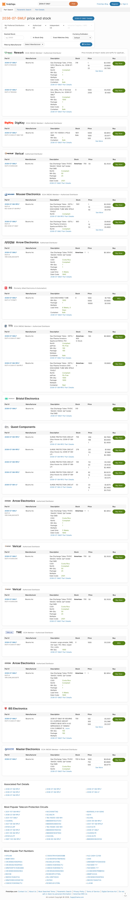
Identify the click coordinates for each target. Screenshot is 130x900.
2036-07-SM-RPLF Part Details (62, 216)
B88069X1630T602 (53, 833)
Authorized (37, 26)
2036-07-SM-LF (11, 485)
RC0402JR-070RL (53, 862)
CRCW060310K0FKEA (13, 862)
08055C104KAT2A (12, 877)
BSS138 (8, 874)
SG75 (89, 815)
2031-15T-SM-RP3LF (95, 824)
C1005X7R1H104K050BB (55, 856)
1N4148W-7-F (92, 865)
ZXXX (89, 859)
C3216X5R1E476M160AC (55, 859)
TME (34, 632)
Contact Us (22, 891)
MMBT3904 (9, 859)
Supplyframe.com (77, 897)
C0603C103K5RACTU (13, 883)
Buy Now (118, 63)
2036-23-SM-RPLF (12, 815)
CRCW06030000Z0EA (14, 871)
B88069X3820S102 (94, 839)
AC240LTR (50, 815)
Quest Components (23, 426)
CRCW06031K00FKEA (95, 877)
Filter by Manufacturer (12, 45)
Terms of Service (93, 891)
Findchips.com (8, 4)
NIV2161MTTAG (52, 812)
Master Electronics (46, 749)
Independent (54, 26)
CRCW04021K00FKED (13, 865)
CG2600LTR (91, 833)
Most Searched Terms (46, 891)
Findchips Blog (102, 4)
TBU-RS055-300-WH (54, 818)
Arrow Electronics (36, 242)
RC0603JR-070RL (53, 883)
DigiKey (38, 122)
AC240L (90, 818)
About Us (32, 891)
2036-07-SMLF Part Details (61, 85)
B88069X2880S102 (53, 824)
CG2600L (9, 821)
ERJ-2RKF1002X (52, 877)
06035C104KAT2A (94, 880)
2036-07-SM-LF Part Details (61, 487)
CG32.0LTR (91, 836)
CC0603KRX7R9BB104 (95, 871)
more (67, 728)
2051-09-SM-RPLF (12, 833)
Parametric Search (64, 891)
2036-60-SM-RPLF (53, 839)
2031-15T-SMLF (11, 818)
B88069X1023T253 (53, 821)
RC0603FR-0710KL (53, 874)
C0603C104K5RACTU (54, 868)
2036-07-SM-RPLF (12, 204)
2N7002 (49, 880)
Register (115, 4)
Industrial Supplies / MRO (77, 26)
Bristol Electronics (27, 398)
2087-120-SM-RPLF (13, 839)
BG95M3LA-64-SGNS (95, 812)
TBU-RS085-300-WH (54, 827)
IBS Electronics (18, 708)
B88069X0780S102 (53, 830)
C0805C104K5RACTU (54, 865)
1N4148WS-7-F (93, 868)
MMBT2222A (92, 874)
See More (99, 71)
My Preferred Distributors (14, 26)
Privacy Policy (79, 891)
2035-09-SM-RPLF (94, 821)
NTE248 (8, 856)
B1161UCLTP (10, 836)
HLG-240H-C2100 (94, 856)
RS (27, 287)
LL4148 (90, 883)
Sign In (125, 4)
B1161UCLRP (10, 827)
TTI (29, 325)
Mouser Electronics (46, 194)
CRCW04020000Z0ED (55, 871)
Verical (28, 153)
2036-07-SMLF (11, 63)
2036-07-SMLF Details (83, 18)
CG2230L (50, 836)
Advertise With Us (80, 894)
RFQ (118, 299)
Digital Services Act (109, 891)
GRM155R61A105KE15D (14, 880)
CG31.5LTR (91, 827)
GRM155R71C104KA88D (14, 868)
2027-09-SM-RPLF (12, 824)
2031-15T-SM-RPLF (12, 812)
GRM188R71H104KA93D (96, 862)
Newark (37, 52)
